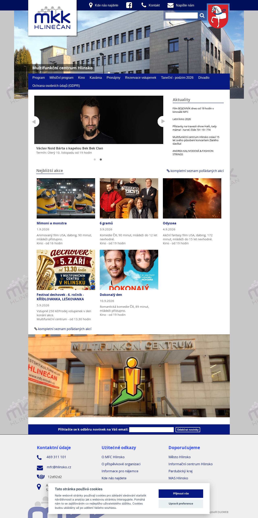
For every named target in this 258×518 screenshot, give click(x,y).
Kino (81, 77)
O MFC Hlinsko (113, 457)
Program (38, 77)
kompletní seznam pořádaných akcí (197, 171)
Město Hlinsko (180, 457)
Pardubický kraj (180, 471)
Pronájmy (113, 77)
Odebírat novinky (188, 429)
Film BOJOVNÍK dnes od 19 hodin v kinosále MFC (193, 110)
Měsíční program (61, 77)
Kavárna (96, 77)
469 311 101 (56, 457)
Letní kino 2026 (182, 119)
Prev (33, 121)
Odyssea (169, 223)
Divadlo (203, 77)
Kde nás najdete (114, 478)
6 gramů (106, 223)
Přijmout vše (181, 493)
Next (163, 121)
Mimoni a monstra (52, 223)
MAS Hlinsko (178, 478)
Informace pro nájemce (120, 471)
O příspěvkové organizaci (121, 464)
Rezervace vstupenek (140, 77)
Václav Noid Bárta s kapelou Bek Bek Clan (69, 148)
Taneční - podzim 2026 (177, 77)
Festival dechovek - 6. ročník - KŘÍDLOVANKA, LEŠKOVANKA (60, 296)
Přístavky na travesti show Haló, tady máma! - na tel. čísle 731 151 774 (195, 128)
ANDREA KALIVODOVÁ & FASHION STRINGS (193, 152)
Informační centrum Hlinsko (191, 464)
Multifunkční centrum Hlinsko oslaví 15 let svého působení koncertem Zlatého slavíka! (196, 140)
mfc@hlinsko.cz (58, 467)
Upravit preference (181, 503)
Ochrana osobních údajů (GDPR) (56, 85)
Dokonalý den (111, 294)
